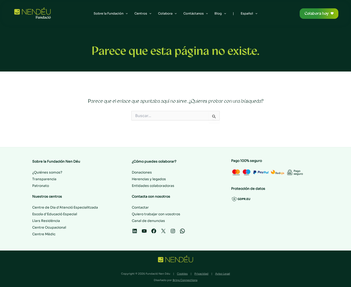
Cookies (182, 273)
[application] (125, 13)
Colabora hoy (316, 13)
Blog (218, 13)
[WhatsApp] (182, 233)
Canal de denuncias (148, 221)
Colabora (165, 13)
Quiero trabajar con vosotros (156, 214)
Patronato (40, 186)
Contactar (140, 207)
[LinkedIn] (135, 233)
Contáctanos (193, 13)
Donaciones (142, 172)
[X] (163, 233)
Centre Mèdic (43, 234)
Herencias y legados (149, 179)
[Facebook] (154, 233)
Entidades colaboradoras (153, 186)
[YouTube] (144, 233)
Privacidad (201, 273)
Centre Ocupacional (49, 227)
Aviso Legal (222, 273)
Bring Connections (185, 280)
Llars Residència (46, 221)
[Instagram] (173, 233)
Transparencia (44, 179)
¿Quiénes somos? (47, 172)
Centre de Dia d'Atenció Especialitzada (65, 207)
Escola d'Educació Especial (54, 214)
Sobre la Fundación (108, 13)
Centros (140, 13)
